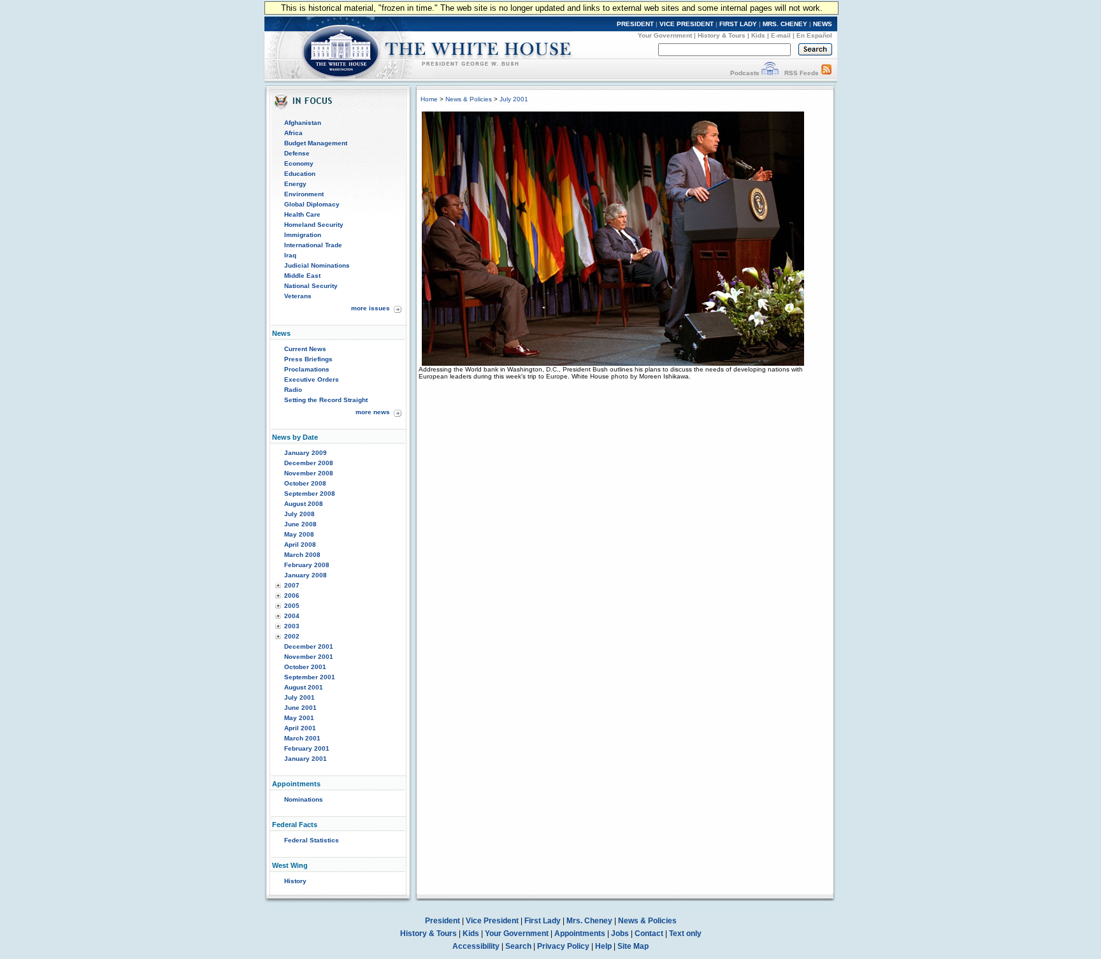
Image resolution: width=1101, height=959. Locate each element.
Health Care (302, 214)
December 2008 (308, 462)
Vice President (492, 920)
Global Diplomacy (312, 204)
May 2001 (299, 717)
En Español (814, 35)
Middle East (302, 275)
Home (429, 99)
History (295, 880)
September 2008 (309, 493)
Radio (293, 389)
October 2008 (305, 483)
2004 (291, 615)
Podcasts (744, 72)
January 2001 (305, 758)
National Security (311, 285)
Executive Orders (311, 379)
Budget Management (315, 143)
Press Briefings (308, 359)
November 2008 (308, 473)
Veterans (298, 295)
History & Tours (721, 35)
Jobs (620, 933)
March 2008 (302, 554)
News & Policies (468, 99)
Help (603, 946)
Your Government (665, 35)
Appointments (579, 933)
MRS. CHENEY (785, 23)
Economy (298, 163)
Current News (305, 348)
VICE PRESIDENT (686, 23)
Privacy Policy (563, 946)
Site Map (633, 946)
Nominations (303, 799)
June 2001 (300, 707)
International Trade (313, 245)
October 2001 (305, 666)
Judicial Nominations (317, 265)
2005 (291, 605)
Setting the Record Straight (326, 399)
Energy (295, 183)
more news (373, 411)
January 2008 (305, 575)
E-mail (781, 35)
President (442, 920)
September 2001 (309, 677)
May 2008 (299, 534)
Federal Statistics (311, 840)
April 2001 (300, 728)
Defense (297, 153)
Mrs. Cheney (589, 920)
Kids (758, 35)
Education (299, 173)
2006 (291, 595)
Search (518, 946)
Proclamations (306, 369)
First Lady (542, 920)
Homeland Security (313, 224)
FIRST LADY (738, 23)
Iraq (290, 255)
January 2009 (305, 452)
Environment (304, 194)
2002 (291, 636)
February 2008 (306, 564)
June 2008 (300, 524)
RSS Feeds (801, 72)
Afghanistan (302, 122)
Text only (685, 933)
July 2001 (299, 697)
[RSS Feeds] (826, 72)
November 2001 (308, 656)
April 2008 (300, 544)
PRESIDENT (635, 23)
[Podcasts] (770, 72)
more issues (370, 308)
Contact (649, 933)
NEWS (822, 23)
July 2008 (299, 513)
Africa (293, 132)
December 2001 (308, 646)
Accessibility (476, 946)
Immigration (302, 234)
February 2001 (306, 748)
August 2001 (303, 687)
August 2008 (303, 503)
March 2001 (302, 738)
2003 (291, 626)
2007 (291, 585)
